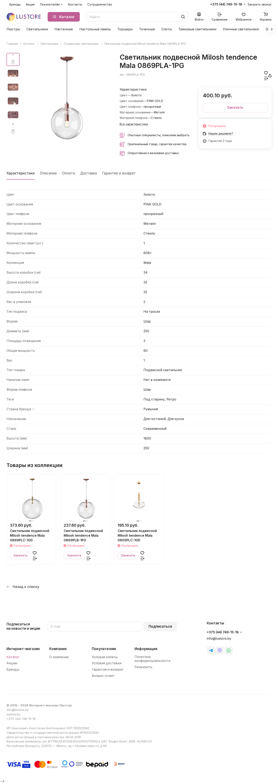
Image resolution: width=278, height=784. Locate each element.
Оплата (68, 173)
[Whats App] (229, 650)
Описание (48, 173)
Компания (58, 649)
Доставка (88, 173)
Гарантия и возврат (119, 173)
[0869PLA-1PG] (66, 98)
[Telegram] (211, 650)
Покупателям (104, 649)
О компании (59, 657)
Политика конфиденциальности (152, 659)
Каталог (13, 657)
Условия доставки (106, 663)
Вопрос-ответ (103, 676)
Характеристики (21, 173)
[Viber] (220, 650)
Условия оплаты (105, 657)
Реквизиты (143, 667)
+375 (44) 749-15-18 (226, 4)
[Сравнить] (266, 78)
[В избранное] (266, 73)
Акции (12, 663)
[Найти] (183, 17)
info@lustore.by (219, 638)
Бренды (13, 669)
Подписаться (160, 626)
